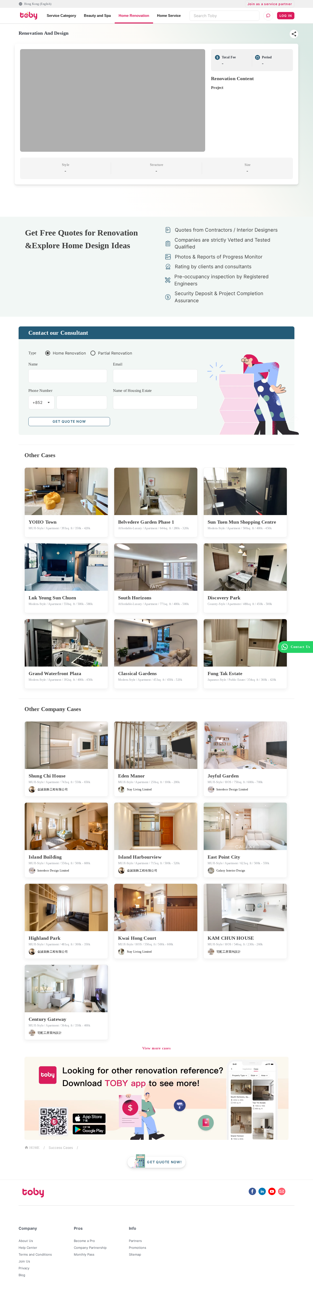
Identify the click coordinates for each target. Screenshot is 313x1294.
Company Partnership (90, 1248)
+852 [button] (38, 402)
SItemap (135, 1254)
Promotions (137, 1248)
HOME (34, 1148)
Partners (135, 1241)
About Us (26, 1241)
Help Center (28, 1248)
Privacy (24, 1268)
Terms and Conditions (35, 1254)
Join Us (24, 1261)
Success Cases (61, 1147)
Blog (22, 1275)
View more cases (156, 1048)
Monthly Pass (84, 1254)
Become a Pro (84, 1241)
